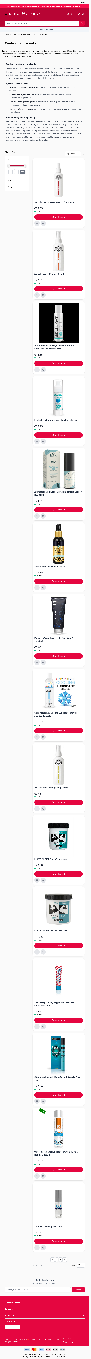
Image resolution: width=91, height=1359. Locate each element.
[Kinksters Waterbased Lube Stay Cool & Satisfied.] (59, 616)
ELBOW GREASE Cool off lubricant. (50, 859)
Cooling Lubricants (40, 35)
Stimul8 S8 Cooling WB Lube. (48, 1226)
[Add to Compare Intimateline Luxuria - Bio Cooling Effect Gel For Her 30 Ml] (43, 516)
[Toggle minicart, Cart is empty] (83, 14)
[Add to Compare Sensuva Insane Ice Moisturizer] (43, 587)
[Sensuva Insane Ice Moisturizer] (59, 544)
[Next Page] (64, 1259)
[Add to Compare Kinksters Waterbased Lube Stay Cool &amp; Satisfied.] (43, 662)
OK (22, 171)
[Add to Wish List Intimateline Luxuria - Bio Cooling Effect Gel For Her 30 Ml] (37, 516)
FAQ (83, 2)
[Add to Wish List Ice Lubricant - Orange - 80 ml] (37, 295)
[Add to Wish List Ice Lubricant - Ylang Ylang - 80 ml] (37, 808)
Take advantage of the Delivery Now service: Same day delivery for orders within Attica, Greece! (44, 6)
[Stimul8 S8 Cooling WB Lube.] (59, 1204)
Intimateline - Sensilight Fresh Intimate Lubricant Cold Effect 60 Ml (54, 347)
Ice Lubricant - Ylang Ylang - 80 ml (51, 787)
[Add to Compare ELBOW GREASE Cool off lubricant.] (43, 880)
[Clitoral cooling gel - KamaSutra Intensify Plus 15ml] (59, 1055)
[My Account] (79, 14)
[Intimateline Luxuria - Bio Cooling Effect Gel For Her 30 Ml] (59, 469)
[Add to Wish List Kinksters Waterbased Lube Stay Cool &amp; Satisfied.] (37, 662)
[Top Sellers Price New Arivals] (73, 153)
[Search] (82, 23)
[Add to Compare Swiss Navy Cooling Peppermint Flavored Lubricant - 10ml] (43, 1026)
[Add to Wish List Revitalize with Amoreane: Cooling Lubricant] (37, 441)
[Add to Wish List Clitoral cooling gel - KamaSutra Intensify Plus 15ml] (37, 1101)
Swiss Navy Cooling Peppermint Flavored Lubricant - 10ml (54, 1004)
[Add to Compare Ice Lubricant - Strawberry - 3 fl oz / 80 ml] (43, 223)
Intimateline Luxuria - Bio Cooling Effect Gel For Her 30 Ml (58, 493)
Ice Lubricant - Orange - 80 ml (49, 274)
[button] (45, 1303)
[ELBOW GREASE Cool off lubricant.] (59, 837)
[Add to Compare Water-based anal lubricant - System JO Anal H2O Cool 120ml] (43, 1176)
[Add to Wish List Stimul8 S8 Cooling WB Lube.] (37, 1247)
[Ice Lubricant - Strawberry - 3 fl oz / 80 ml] (59, 180)
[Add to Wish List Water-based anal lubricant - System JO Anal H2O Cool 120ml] (37, 1176)
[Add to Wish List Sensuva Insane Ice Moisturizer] (37, 587)
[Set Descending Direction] (83, 153)
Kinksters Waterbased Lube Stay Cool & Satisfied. (53, 640)
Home (7, 35)
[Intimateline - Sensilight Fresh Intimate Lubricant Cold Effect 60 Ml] (59, 323)
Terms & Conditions (70, 1339)
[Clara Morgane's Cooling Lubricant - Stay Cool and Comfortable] (59, 690)
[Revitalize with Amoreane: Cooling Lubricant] (59, 398)
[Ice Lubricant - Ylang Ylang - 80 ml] (59, 765)
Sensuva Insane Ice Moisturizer (50, 566)
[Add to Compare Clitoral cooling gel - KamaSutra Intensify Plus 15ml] (43, 1101)
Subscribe (78, 1290)
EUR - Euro (11, 1327)
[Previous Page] (52, 1259)
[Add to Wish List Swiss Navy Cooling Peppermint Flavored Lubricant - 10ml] (37, 1026)
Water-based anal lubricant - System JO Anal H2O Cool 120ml (56, 1153)
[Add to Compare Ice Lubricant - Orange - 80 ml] (43, 295)
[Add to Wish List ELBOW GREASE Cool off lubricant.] (37, 880)
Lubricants (26, 35)
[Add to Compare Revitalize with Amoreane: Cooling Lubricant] (43, 441)
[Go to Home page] (24, 14)
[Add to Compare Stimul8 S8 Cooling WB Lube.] (43, 1247)
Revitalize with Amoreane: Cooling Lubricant (56, 420)
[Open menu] (6, 13)
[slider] (16, 166)
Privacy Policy (68, 1342)
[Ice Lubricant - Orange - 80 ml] (59, 251)
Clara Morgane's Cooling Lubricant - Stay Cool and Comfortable (56, 714)
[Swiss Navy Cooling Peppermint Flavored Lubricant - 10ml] (59, 980)
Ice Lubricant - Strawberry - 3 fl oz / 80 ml (54, 202)
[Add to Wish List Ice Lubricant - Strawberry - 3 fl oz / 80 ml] (37, 223)
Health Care (15, 35)
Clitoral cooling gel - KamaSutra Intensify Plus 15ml (57, 1078)
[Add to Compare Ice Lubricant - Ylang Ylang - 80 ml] (43, 808)
